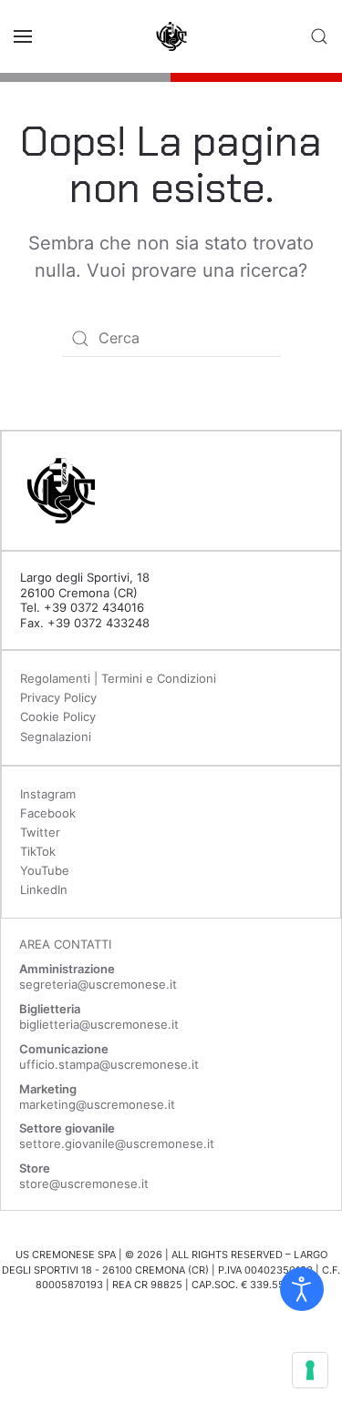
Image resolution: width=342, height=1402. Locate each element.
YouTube (44, 870)
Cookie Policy (58, 716)
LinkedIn (43, 889)
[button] (23, 36)
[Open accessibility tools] (302, 1289)
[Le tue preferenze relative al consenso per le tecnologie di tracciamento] (310, 1370)
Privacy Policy (58, 697)
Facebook (48, 813)
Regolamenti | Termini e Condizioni (118, 678)
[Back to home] (171, 36)
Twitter (40, 832)
